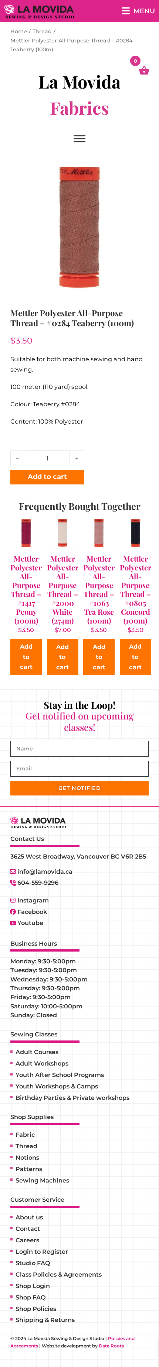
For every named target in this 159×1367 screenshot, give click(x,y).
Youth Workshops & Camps (57, 1086)
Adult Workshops (42, 1063)
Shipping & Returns (45, 1319)
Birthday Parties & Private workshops (72, 1097)
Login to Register (42, 1251)
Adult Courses (37, 1052)
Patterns (29, 1169)
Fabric (25, 1134)
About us (29, 1217)
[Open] (138, 10)
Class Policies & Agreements (59, 1274)
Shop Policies (36, 1308)
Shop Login (33, 1286)
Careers (27, 1240)
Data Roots (111, 1346)
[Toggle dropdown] (79, 139)
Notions (27, 1157)
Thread (42, 31)
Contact (28, 1228)
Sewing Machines (42, 1180)
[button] (138, 168)
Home (18, 31)
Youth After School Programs (60, 1074)
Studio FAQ (33, 1263)
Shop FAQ (31, 1297)
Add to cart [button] (26, 656)
